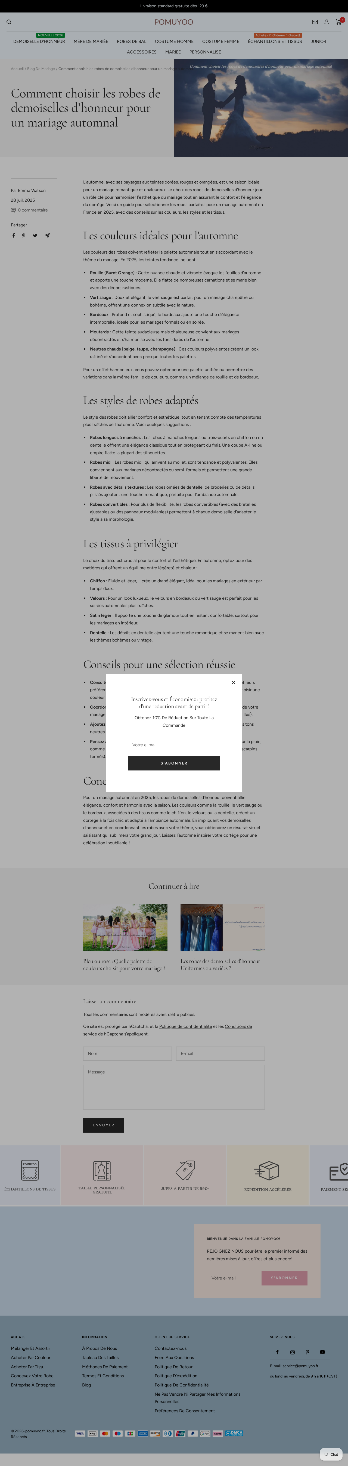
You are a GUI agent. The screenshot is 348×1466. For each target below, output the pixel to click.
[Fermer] (233, 682)
